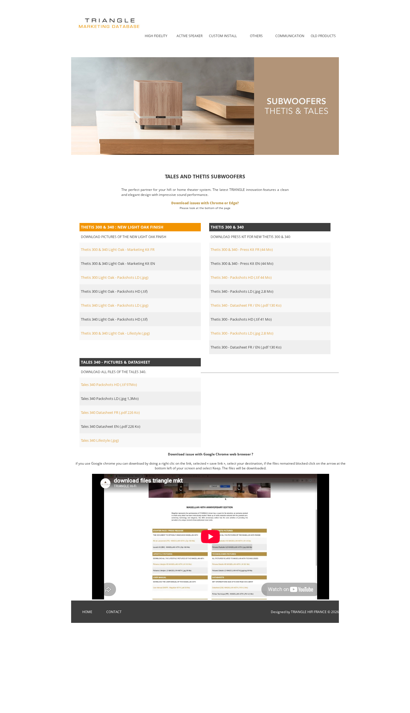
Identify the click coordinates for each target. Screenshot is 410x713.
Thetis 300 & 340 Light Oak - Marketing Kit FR (118, 249)
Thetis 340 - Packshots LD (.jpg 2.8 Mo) (242, 291)
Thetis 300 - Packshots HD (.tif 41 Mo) (241, 319)
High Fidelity (156, 35)
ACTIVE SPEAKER (189, 35)
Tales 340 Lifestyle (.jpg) (100, 440)
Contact (114, 611)
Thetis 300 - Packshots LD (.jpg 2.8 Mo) (242, 333)
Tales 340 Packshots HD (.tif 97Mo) (109, 384)
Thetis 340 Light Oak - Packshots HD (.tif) (114, 319)
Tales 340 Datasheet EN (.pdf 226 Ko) (110, 426)
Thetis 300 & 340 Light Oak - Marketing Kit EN (118, 263)
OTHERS (256, 35)
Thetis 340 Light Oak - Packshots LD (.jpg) (114, 305)
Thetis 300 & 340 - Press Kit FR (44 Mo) (242, 249)
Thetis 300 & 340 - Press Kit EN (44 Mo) (242, 263)
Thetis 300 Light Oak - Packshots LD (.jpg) (114, 277)
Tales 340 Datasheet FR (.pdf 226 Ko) (110, 412)
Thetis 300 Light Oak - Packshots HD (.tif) (114, 291)
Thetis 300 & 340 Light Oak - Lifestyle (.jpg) (115, 333)
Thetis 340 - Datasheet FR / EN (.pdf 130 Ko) (246, 305)
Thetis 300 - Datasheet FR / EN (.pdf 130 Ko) (246, 347)
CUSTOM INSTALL (223, 35)
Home (87, 611)
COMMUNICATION (289, 35)
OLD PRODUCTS (323, 35)
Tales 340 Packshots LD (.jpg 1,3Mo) (110, 398)
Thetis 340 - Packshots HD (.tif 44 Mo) (241, 277)
